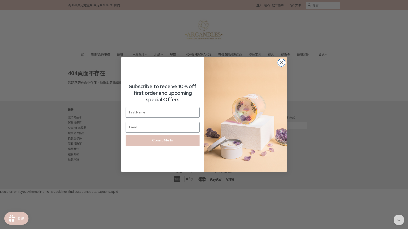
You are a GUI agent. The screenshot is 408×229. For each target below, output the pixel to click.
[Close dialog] (281, 62)
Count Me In (162, 140)
